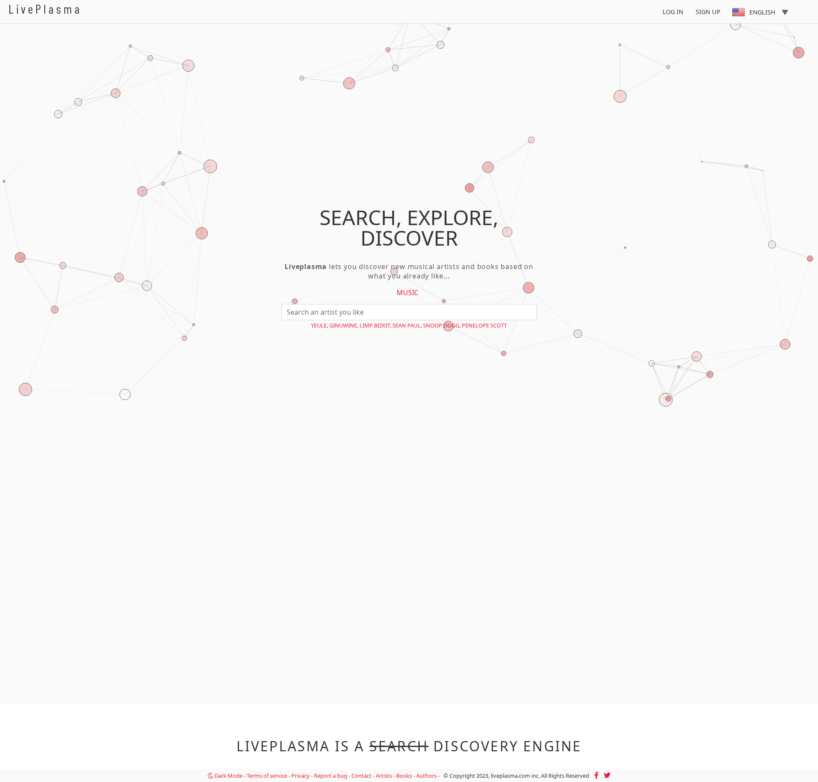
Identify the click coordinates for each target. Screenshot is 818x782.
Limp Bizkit (375, 325)
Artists (384, 775)
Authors (426, 775)
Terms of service (267, 775)
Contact (361, 775)
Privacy (300, 775)
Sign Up (708, 12)
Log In (672, 12)
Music (407, 292)
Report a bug (330, 775)
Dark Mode (227, 775)
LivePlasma (45, 8)
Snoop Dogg (441, 325)
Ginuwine (343, 325)
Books (404, 775)
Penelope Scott (484, 325)
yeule (319, 325)
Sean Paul (406, 325)
